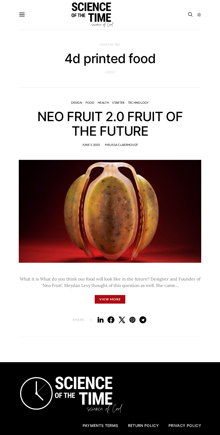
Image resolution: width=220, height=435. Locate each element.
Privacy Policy (184, 425)
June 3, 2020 (91, 144)
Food (90, 102)
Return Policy (143, 425)
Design (76, 102)
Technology (138, 102)
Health (103, 102)
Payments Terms (100, 425)
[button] (199, 15)
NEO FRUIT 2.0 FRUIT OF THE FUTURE (110, 124)
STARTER (118, 102)
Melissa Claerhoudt (121, 144)
